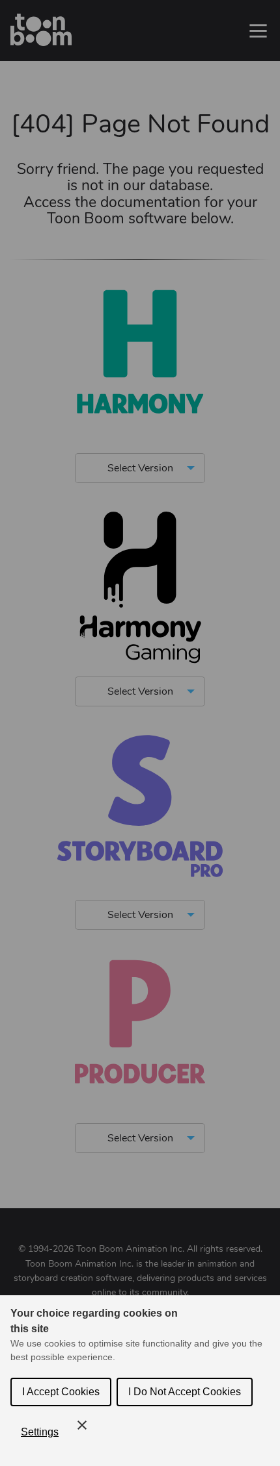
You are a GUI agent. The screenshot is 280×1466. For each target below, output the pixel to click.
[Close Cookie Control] (82, 1425)
